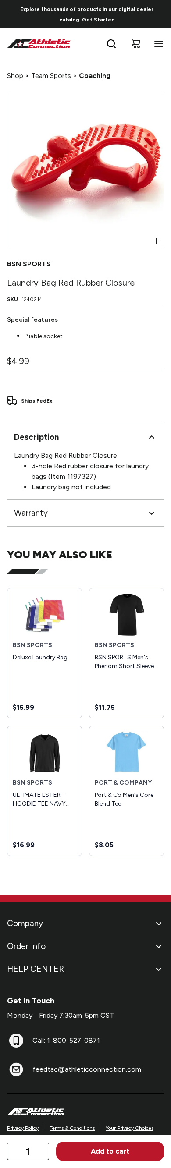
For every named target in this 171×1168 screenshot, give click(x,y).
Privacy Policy (23, 1128)
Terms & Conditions (72, 1128)
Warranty (31, 513)
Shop (15, 75)
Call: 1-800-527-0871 (66, 1040)
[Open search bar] (111, 44)
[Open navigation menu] (157, 44)
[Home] (39, 43)
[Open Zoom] (156, 241)
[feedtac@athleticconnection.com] (16, 1069)
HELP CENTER (35, 969)
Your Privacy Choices (129, 1128)
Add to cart (110, 1151)
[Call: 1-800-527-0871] (16, 1040)
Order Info (26, 946)
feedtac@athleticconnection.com (86, 1069)
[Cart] (136, 44)
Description (36, 437)
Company (25, 923)
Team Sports (51, 75)
